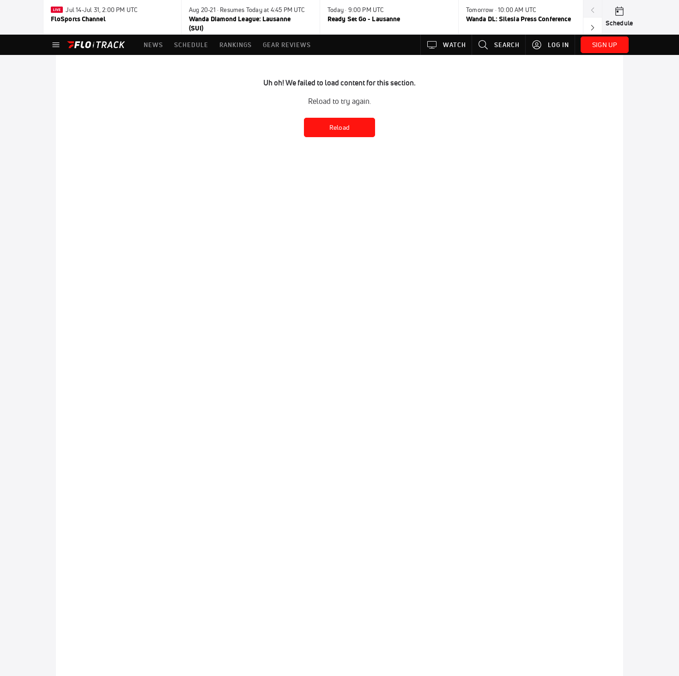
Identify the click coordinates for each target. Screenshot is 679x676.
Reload (339, 127)
